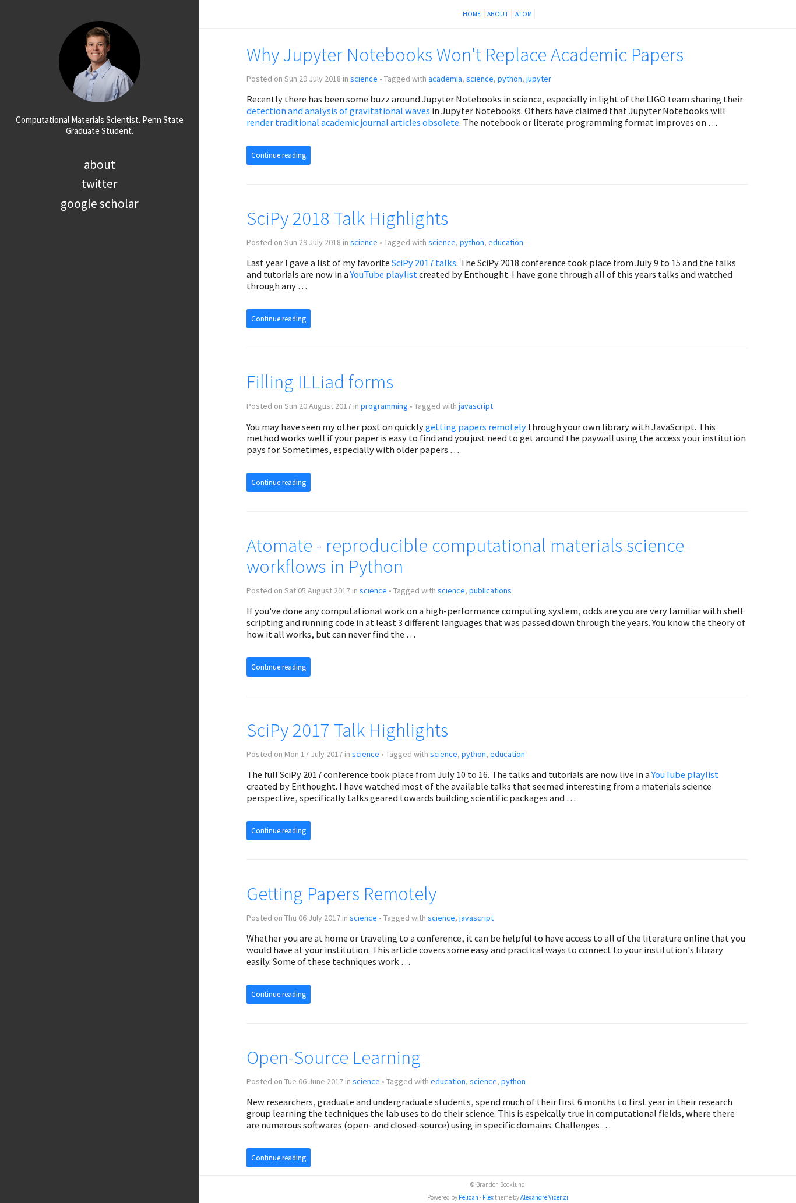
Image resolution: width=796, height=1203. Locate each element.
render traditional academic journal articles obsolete (352, 122)
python (510, 78)
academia (445, 78)
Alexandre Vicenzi (544, 1197)
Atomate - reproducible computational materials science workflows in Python (465, 555)
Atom (523, 13)
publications (490, 590)
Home (472, 13)
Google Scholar (100, 203)
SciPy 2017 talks (424, 262)
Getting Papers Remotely (341, 893)
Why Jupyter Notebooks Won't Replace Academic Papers (465, 54)
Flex (488, 1197)
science (364, 78)
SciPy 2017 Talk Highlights (347, 730)
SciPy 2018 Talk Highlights (347, 218)
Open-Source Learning (333, 1057)
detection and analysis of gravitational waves (338, 110)
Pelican (468, 1197)
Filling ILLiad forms (319, 382)
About (99, 164)
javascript (476, 406)
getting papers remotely (475, 427)
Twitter (100, 184)
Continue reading (278, 155)
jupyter (538, 78)
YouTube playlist (383, 274)
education (505, 242)
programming (384, 406)
